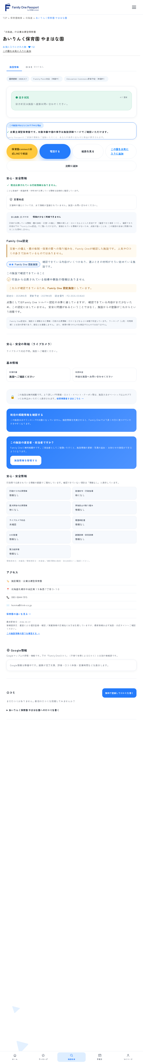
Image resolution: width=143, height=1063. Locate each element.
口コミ (35, 66)
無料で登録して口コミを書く (119, 692)
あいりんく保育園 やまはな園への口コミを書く (34, 710)
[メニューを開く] (134, 7)
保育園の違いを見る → (19, 613)
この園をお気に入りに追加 (17, 50)
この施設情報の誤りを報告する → (23, 633)
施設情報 (14, 66)
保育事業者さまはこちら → (70, 398)
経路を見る (88, 151)
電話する (55, 151)
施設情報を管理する (25, 460)
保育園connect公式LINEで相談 (22, 151)
